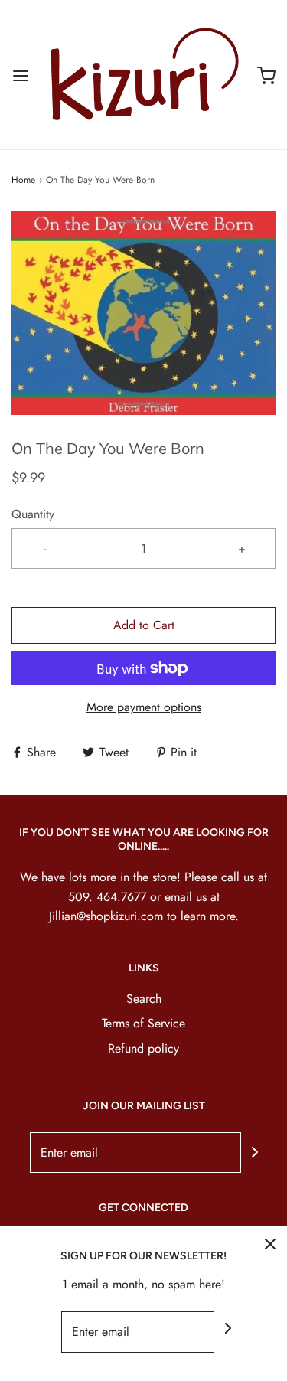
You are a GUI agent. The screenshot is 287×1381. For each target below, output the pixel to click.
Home (23, 180)
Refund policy (143, 1048)
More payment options (143, 707)
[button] (143, 313)
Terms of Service (143, 1023)
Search (143, 998)
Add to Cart (143, 625)
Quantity (32, 514)
